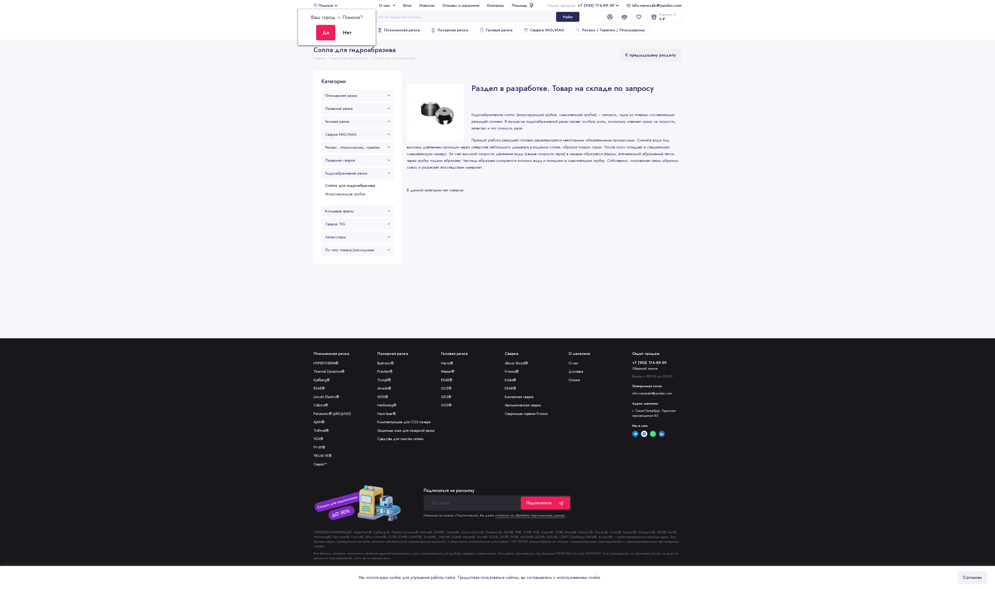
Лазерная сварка (340, 160)
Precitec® (385, 371)
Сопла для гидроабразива (350, 185)
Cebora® (321, 405)
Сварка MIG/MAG (547, 30)
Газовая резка (499, 30)
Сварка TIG (335, 224)
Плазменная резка (402, 30)
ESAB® (319, 388)
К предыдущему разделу (651, 55)
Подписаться (538, 503)
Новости (427, 5)
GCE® (446, 388)
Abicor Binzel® (516, 363)
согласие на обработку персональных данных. (530, 515)
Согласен (972, 577)
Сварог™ (320, 464)
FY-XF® (319, 447)
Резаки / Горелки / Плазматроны (613, 30)
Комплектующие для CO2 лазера (403, 422)
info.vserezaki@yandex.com (656, 5)
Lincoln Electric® (326, 396)
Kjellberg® (322, 380)
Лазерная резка (452, 30)
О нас (384, 5)
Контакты (495, 5)
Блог (407, 5)
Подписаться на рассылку (449, 491)
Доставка (575, 371)
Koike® (510, 380)
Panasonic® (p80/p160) (332, 413)
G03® (446, 405)
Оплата (574, 380)
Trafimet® (321, 430)
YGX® (318, 438)
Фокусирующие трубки (345, 194)
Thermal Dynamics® (329, 371)
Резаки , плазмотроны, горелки (352, 147)
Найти (568, 16)
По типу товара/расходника (349, 250)
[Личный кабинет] (610, 17)
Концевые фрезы (339, 211)
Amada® (384, 388)
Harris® (447, 363)
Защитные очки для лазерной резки (406, 430)
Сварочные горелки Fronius (526, 413)
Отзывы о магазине (460, 5)
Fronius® (512, 371)
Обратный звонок (645, 368)
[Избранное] (639, 17)
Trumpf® (384, 380)
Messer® (447, 371)
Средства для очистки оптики (400, 438)
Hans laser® (386, 413)
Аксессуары (335, 237)
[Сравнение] (624, 17)
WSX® (382, 396)
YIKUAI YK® (323, 455)
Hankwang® (386, 405)
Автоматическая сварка (523, 405)
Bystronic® (385, 363)
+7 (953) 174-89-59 (580, 5)
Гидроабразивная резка (346, 173)
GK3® (446, 396)
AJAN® (319, 422)
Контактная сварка (519, 396)
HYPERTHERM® (326, 363)
